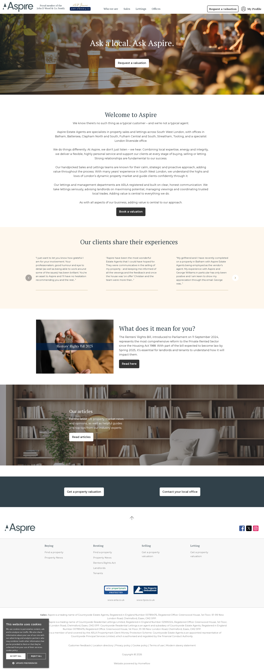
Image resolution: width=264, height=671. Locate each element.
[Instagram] (255, 528)
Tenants (98, 573)
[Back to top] (20, 528)
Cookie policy (140, 645)
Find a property (54, 552)
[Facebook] (242, 528)
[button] (28, 278)
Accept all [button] (16, 656)
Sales (127, 9)
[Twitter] (249, 528)
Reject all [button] (36, 656)
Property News (54, 557)
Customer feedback (79, 645)
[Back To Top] (132, 518)
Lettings (141, 9)
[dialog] (26, 643)
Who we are (111, 9)
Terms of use (157, 645)
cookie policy (12, 650)
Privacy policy (122, 645)
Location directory (103, 645)
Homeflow (144, 663)
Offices (156, 9)
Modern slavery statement (181, 645)
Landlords (99, 568)
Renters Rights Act (104, 562)
